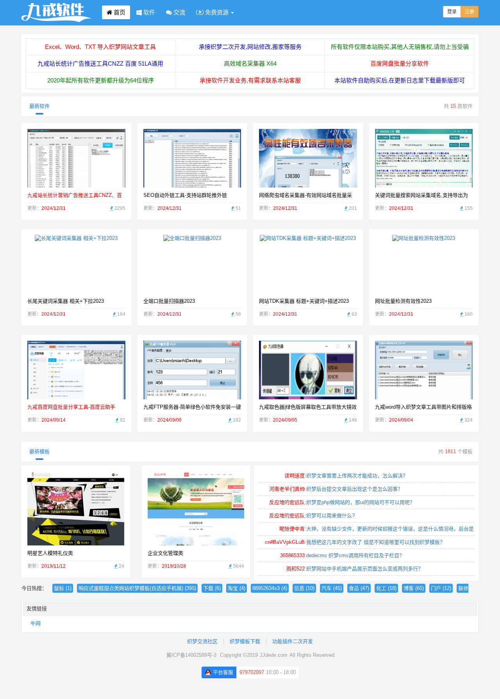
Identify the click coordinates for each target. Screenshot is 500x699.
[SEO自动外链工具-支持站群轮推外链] (192, 163)
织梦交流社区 (202, 641)
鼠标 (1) (62, 588)
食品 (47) (359, 588)
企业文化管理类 (165, 553)
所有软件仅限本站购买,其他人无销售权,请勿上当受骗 (400, 46)
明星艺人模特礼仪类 (50, 553)
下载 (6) (212, 588)
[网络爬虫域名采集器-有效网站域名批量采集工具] (308, 158)
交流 (178, 12)
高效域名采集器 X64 (250, 63)
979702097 (251, 672)
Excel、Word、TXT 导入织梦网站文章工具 (100, 46)
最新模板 (39, 451)
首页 (118, 12)
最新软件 (39, 106)
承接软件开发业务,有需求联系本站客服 (250, 80)
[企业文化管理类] (196, 508)
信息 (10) (304, 588)
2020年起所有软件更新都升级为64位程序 (100, 80)
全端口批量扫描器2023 (169, 301)
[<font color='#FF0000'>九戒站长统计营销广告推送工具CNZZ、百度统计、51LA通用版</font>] (76, 158)
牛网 (35, 623)
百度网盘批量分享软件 (399, 63)
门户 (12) (441, 588)
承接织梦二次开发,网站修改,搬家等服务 (250, 46)
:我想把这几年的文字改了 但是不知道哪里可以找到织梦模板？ (355, 542)
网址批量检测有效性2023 (403, 301)
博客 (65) (414, 588)
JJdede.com (274, 655)
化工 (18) (386, 588)
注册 (469, 11)
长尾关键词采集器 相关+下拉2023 (65, 301)
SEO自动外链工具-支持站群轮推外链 (185, 195)
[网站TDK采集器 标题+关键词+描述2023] (308, 264)
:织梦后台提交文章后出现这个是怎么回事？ (336, 489)
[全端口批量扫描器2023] (192, 264)
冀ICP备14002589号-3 (191, 655)
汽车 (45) (331, 588)
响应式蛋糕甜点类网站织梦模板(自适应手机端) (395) (137, 588)
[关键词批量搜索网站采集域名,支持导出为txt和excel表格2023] (424, 162)
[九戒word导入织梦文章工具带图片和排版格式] (424, 370)
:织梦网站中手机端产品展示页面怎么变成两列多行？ (354, 569)
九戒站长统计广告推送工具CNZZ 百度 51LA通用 (100, 63)
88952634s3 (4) (269, 588)
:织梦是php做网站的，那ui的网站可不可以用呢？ (342, 502)
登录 (452, 11)
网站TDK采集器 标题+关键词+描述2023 (304, 301)
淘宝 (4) (236, 588)
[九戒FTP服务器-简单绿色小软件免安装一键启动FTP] (192, 388)
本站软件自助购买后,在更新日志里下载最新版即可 (399, 80)
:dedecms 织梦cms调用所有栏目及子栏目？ (342, 555)
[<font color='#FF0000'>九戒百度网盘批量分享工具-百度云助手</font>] (76, 370)
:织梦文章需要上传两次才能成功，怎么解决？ (346, 476)
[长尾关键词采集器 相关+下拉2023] (76, 264)
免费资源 (217, 12)
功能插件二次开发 (292, 641)
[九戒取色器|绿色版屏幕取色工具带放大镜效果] (308, 370)
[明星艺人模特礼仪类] (75, 508)
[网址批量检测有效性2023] (423, 264)
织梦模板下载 (245, 641)
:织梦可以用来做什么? (312, 515)
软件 (148, 12)
